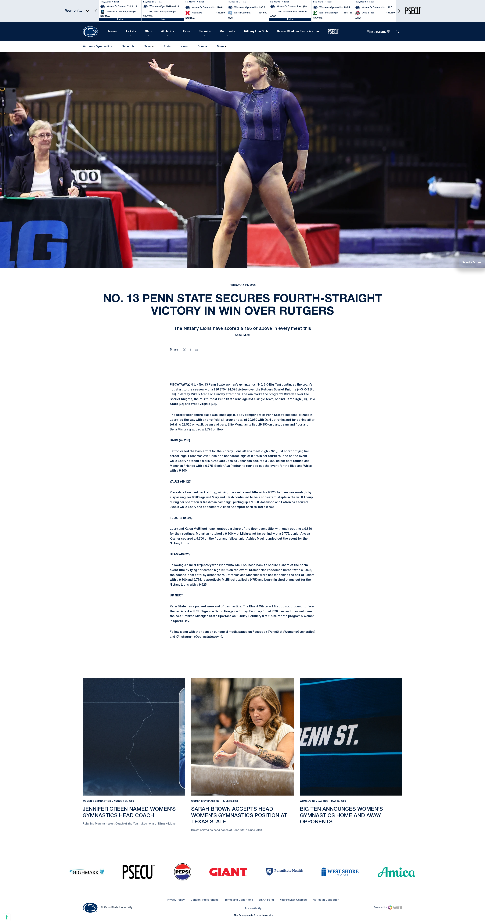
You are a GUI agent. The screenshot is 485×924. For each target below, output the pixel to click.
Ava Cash (210, 456)
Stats (167, 46)
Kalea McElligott (197, 529)
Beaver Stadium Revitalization (298, 31)
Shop (148, 31)
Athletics (167, 31)
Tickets (131, 31)
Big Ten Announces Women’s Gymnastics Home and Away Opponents (341, 815)
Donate (202, 47)
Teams (112, 31)
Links (120, 19)
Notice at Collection (326, 900)
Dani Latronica (275, 420)
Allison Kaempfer (232, 507)
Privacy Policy (176, 900)
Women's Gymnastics (97, 801)
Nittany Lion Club (256, 31)
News (184, 46)
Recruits (204, 31)
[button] (399, 11)
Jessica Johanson (239, 461)
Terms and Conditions (239, 900)
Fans (186, 31)
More (220, 46)
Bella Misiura (179, 429)
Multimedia (227, 31)
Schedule (128, 46)
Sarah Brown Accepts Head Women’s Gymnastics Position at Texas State (239, 815)
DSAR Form (266, 900)
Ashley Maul (255, 539)
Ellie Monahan (238, 424)
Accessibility (253, 908)
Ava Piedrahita (235, 466)
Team (147, 46)
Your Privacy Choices (293, 900)
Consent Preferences (204, 900)
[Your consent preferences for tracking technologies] (6, 917)
